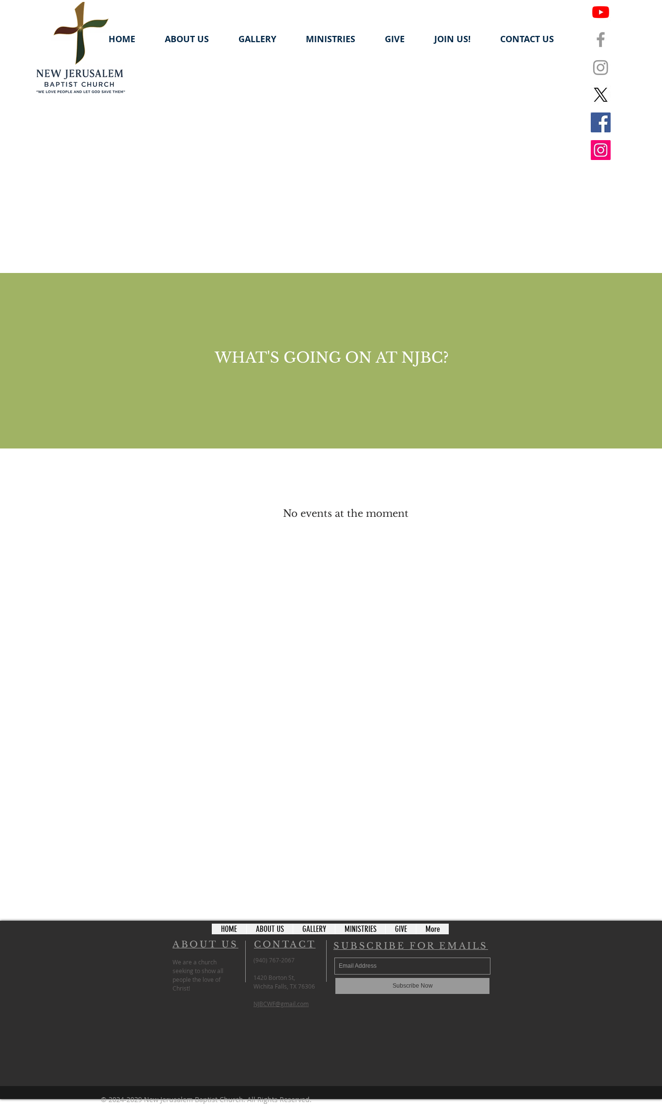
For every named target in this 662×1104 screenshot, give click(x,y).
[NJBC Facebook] (601, 39)
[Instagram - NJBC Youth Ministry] (601, 150)
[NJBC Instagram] (601, 67)
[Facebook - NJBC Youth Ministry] (601, 122)
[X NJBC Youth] (601, 95)
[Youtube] (601, 12)
